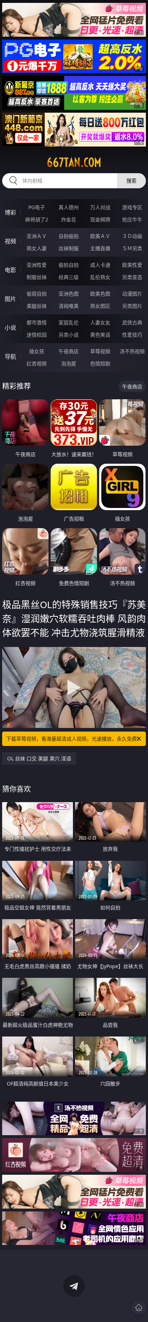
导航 (10, 356)
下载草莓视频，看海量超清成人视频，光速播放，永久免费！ (74, 738)
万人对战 (100, 207)
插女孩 (36, 351)
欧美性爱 (132, 264)
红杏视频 (37, 363)
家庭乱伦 (69, 322)
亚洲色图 (69, 293)
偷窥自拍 (37, 293)
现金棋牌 (100, 219)
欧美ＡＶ (100, 236)
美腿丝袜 (37, 305)
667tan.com (74, 162)
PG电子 (36, 207)
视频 (10, 241)
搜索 (131, 180)
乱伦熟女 (100, 277)
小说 (10, 328)
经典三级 (69, 277)
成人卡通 (100, 264)
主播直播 (100, 248)
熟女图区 (100, 305)
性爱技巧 (132, 334)
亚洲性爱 (37, 264)
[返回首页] (138, 1307)
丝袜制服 (69, 248)
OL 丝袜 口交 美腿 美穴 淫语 (39, 758)
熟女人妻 (37, 248)
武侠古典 (132, 322)
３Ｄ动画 (132, 236)
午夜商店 (69, 351)
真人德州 (69, 207)
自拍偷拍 (69, 236)
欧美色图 (100, 293)
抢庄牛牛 (132, 219)
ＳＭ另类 (132, 248)
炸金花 (68, 219)
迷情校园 (37, 334)
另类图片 (132, 305)
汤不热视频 (132, 351)
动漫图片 (132, 293)
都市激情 (37, 322)
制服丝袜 (37, 277)
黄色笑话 (100, 334)
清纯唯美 (69, 305)
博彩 (10, 212)
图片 (10, 299)
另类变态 (132, 277)
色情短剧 (100, 363)
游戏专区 (132, 207)
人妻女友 (100, 322)
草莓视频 (100, 351)
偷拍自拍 (69, 264)
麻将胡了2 (36, 219)
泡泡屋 (68, 363)
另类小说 (69, 334)
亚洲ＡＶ (37, 236)
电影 (10, 270)
